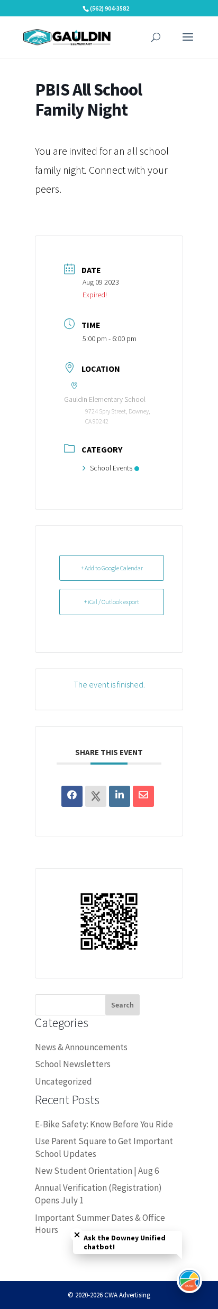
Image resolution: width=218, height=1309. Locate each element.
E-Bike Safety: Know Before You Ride (104, 1124)
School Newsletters (73, 1064)
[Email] (143, 796)
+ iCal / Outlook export (111, 602)
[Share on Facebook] (72, 796)
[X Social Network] (95, 796)
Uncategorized (63, 1081)
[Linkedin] (119, 796)
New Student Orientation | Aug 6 (97, 1170)
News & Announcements (81, 1047)
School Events (111, 468)
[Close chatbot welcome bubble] (77, 1234)
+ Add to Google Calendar (112, 568)
